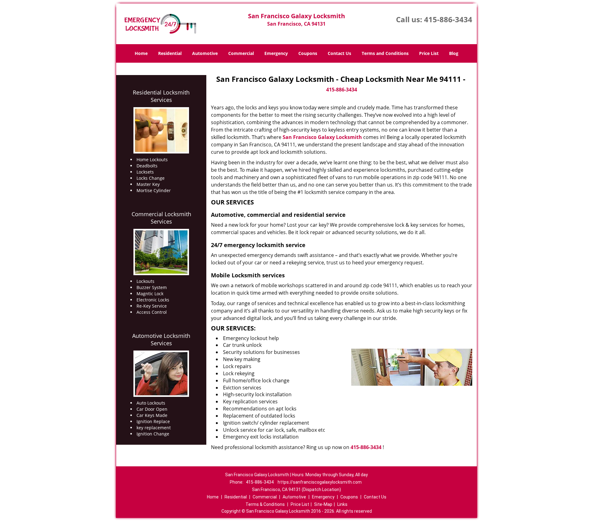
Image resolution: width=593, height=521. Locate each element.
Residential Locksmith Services (161, 96)
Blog (453, 53)
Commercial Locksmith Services (161, 217)
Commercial (241, 53)
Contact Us (339, 53)
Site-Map (323, 504)
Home (141, 53)
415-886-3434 (448, 19)
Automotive (205, 53)
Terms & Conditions (265, 504)
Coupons (307, 53)
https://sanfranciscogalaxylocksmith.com (320, 482)
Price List (429, 53)
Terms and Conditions (385, 53)
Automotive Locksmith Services (161, 339)
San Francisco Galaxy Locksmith (322, 137)
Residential (170, 53)
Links (342, 504)
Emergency (276, 53)
